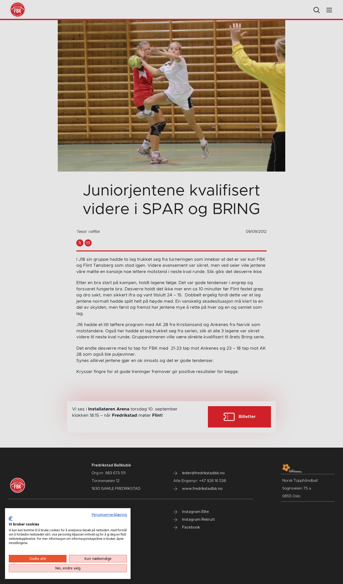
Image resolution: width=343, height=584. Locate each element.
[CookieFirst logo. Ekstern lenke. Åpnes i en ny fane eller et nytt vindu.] (11, 518)
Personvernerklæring (109, 514)
